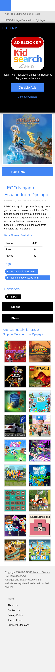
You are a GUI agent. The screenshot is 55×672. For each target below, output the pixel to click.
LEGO (14, 296)
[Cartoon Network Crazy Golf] (15, 451)
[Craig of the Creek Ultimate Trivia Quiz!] (40, 500)
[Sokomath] (40, 525)
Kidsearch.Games (40, 572)
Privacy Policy (15, 615)
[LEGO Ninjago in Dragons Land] (40, 351)
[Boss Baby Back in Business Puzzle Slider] (40, 426)
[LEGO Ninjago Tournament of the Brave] (40, 376)
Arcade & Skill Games (23, 271)
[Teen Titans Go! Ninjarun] (40, 451)
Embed (15, 306)
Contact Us (14, 610)
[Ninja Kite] (15, 475)
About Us (13, 605)
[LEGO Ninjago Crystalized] (15, 351)
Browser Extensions (18, 625)
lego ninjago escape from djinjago (24, 278)
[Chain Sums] (15, 500)
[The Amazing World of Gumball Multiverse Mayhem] (15, 525)
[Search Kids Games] (50, 5)
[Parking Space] (15, 426)
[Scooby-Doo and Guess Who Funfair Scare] (40, 475)
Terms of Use (15, 620)
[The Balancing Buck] (15, 550)
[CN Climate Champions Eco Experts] (40, 401)
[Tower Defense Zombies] (15, 401)
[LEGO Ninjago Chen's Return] (15, 376)
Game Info (18, 171)
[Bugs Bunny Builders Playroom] (40, 550)
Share (15, 318)
